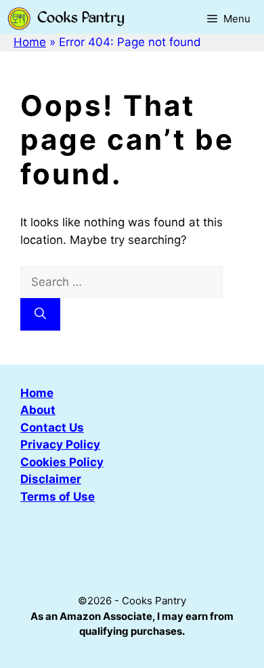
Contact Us (52, 427)
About (38, 410)
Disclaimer (50, 479)
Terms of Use (57, 496)
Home (30, 42)
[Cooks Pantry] (66, 18)
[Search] (40, 314)
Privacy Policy (60, 444)
